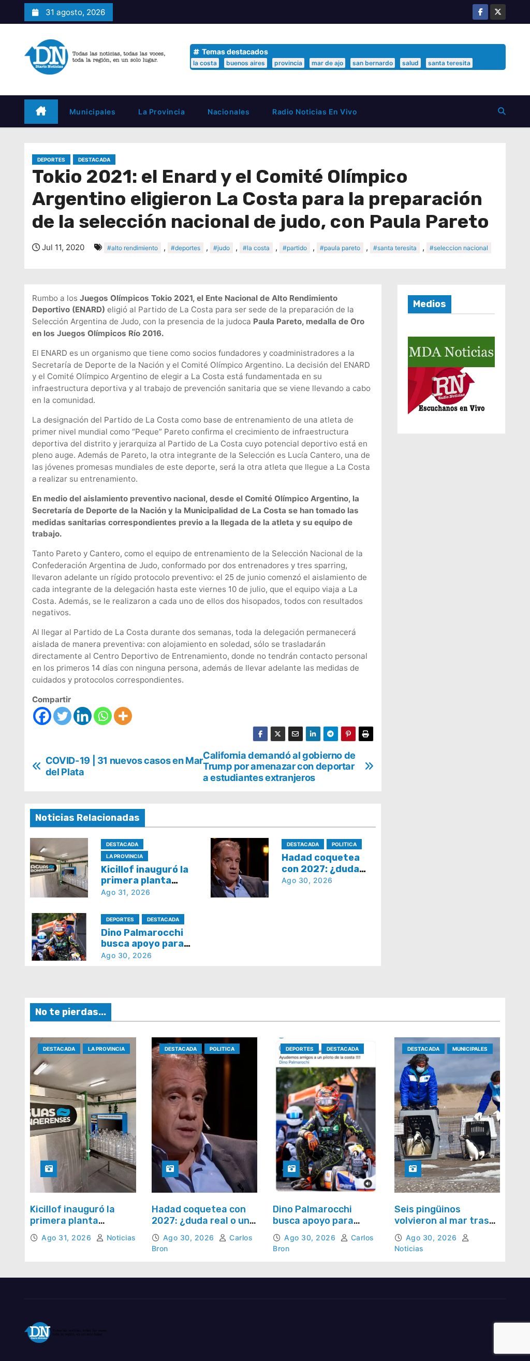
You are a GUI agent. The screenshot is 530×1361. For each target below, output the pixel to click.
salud (410, 63)
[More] (123, 716)
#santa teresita (395, 248)
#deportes (185, 248)
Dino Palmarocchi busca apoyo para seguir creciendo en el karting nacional (323, 1226)
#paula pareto (340, 248)
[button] (502, 111)
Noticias (120, 1237)
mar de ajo (327, 63)
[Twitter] (62, 716)
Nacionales (228, 111)
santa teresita (449, 63)
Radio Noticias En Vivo (314, 111)
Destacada (94, 159)
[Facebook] (42, 716)
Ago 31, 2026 (126, 892)
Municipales (92, 111)
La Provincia (161, 111)
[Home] (41, 111)
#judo (221, 248)
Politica (344, 844)
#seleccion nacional (459, 248)
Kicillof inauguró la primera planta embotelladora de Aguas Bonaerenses (75, 1226)
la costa (205, 63)
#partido (295, 248)
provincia (288, 63)
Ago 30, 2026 (307, 880)
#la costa (256, 248)
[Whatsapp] (103, 716)
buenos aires (245, 63)
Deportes (51, 159)
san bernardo (372, 63)
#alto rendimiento (132, 248)
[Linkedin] (82, 716)
